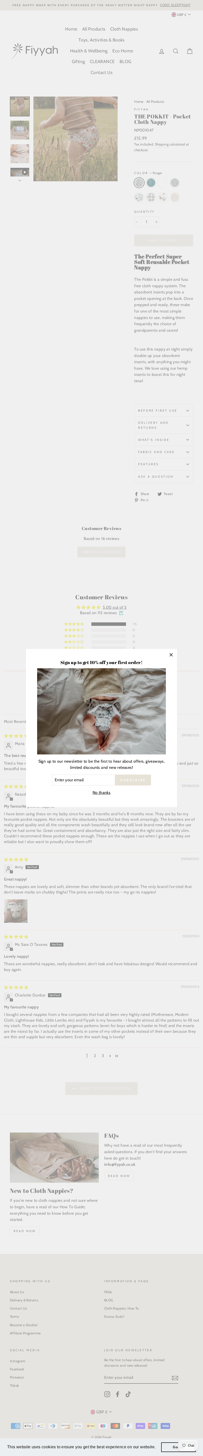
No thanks (102, 792)
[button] (157, 1447)
